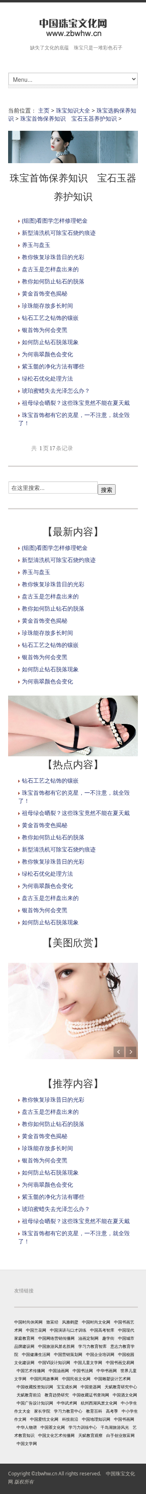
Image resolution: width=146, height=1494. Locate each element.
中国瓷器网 (91, 1387)
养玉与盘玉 (36, 245)
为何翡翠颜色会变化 (47, 354)
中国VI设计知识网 (54, 1362)
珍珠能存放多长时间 (47, 305)
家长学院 (42, 1411)
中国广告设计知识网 (35, 1403)
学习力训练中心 (83, 1427)
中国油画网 (59, 1370)
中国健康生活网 (36, 1354)
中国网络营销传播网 (56, 1338)
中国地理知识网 (96, 1419)
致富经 (52, 1322)
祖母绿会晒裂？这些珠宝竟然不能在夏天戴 (76, 402)
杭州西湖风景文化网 (99, 1403)
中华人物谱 (27, 1427)
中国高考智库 (102, 1330)
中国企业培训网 (100, 1354)
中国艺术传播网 (31, 1370)
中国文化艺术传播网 (56, 1435)
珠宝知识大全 (73, 110)
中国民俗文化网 (76, 1378)
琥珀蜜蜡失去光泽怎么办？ (56, 390)
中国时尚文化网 (96, 1322)
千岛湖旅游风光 (115, 1427)
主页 (43, 110)
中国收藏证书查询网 (91, 1395)
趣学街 (108, 1338)
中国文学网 (27, 1443)
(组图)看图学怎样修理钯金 (55, 220)
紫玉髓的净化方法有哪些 (53, 366)
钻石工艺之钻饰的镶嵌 (50, 317)
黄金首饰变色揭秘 (44, 293)
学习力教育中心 (68, 1411)
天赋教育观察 (90, 1435)
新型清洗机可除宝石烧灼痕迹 (59, 232)
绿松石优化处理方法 (47, 378)
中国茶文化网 (53, 1427)
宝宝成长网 (67, 1387)
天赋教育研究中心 (121, 1387)
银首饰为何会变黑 (44, 330)
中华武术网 (67, 1403)
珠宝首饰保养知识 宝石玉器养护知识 (68, 118)
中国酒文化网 (125, 1395)
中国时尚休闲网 (28, 1322)
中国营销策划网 (68, 1354)
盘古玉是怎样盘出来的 (50, 269)
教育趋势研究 (57, 1395)
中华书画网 (107, 1370)
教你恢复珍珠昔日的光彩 (53, 257)
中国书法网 (83, 1370)
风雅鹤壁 (70, 1322)
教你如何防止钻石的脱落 (53, 281)
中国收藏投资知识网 (35, 1387)
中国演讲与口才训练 (68, 1330)
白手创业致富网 (120, 1435)
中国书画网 (124, 1419)
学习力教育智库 (92, 1346)
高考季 (112, 1411)
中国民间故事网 (44, 1378)
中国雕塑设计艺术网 (112, 1378)
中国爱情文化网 (44, 1419)
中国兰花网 (36, 1330)
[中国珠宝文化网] (73, 27)
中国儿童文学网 (88, 1362)
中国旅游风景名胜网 (56, 1346)
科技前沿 (70, 1419)
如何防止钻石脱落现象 (50, 342)
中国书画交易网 (120, 1362)
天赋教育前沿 (29, 1395)
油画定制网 (88, 1338)
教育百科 (94, 1411)
